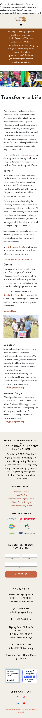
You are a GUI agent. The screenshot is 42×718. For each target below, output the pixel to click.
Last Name (29, 559)
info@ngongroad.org (21, 62)
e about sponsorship (22, 259)
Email (21, 568)
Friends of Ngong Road (21, 19)
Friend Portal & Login (21, 502)
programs (8, 282)
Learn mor (8, 259)
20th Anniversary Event (21, 505)
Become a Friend (21, 491)
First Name (12, 559)
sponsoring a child (29, 154)
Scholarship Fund (16, 246)
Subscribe (21, 574)
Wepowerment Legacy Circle (21, 498)
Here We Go (21, 495)
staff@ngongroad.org (14, 387)
